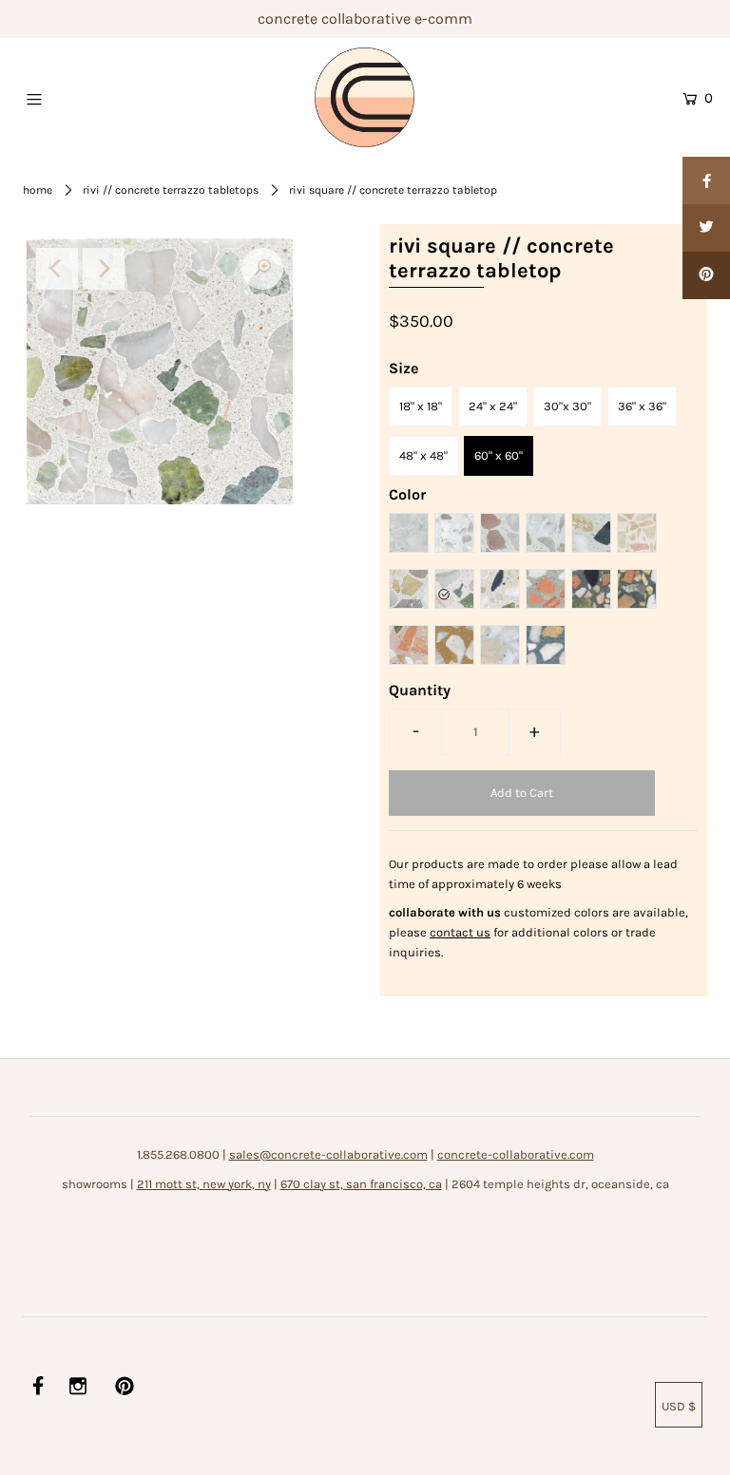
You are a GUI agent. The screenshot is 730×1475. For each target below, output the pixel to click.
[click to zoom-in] (262, 269)
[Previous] (57, 269)
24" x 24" (493, 406)
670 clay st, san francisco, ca (361, 1184)
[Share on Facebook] (706, 180)
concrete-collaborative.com (515, 1154)
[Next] (104, 269)
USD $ (679, 1406)
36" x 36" (642, 406)
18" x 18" (420, 406)
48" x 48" (423, 455)
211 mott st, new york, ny (204, 1184)
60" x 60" (498, 455)
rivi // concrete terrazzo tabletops (171, 190)
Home (37, 190)
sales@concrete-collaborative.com (328, 1154)
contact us (460, 932)
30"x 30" (567, 406)
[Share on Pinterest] (706, 275)
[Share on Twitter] (706, 228)
